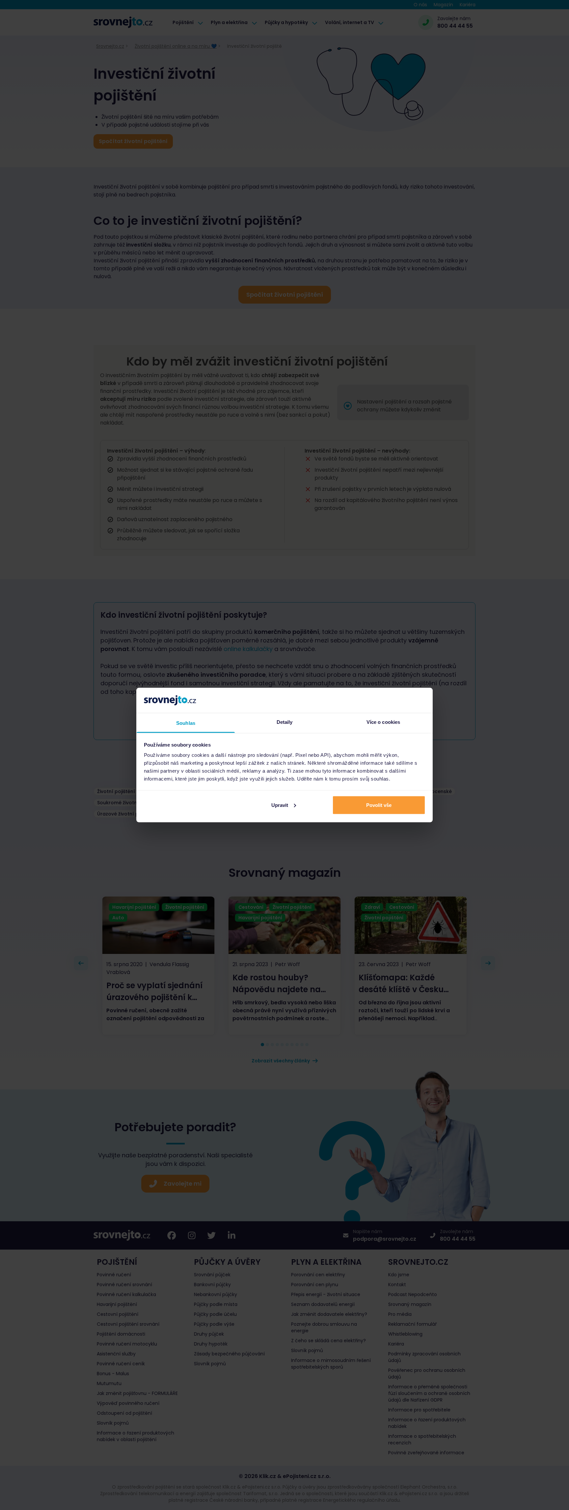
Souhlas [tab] (185, 723)
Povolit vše (379, 805)
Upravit (279, 805)
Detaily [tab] (285, 722)
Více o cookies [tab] (383, 722)
